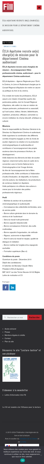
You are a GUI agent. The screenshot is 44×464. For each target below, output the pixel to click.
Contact (8, 338)
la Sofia (23, 442)
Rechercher (34, 317)
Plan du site (9, 341)
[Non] (41, 455)
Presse (7, 332)
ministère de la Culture (28, 438)
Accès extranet (10, 329)
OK (23, 460)
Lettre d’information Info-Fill (15, 395)
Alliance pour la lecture (31, 407)
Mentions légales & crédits (15, 335)
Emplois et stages (10, 46)
